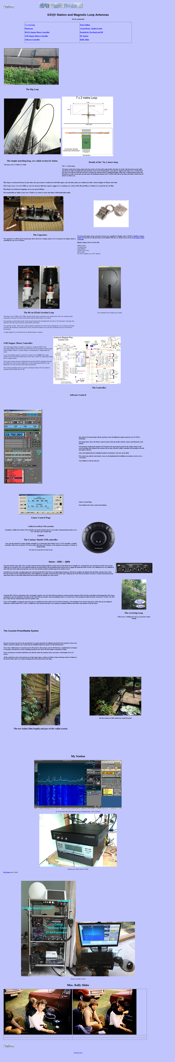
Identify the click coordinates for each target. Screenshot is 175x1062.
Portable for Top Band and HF (91, 32)
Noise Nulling (85, 25)
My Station (84, 36)
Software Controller (32, 40)
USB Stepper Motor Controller (36, 36)
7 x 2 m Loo (29, 25)
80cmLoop (29, 28)
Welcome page (78, 1052)
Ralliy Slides (84, 40)
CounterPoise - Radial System (91, 28)
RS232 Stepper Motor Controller (37, 32)
